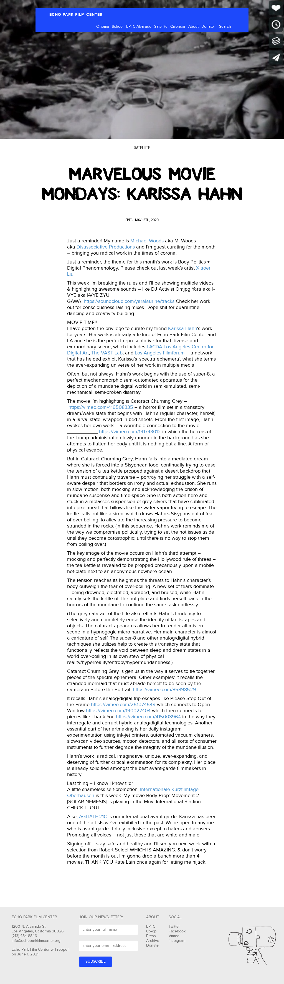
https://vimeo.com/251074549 (123, 704)
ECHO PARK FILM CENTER (76, 14)
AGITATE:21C (93, 817)
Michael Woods (147, 241)
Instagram (177, 941)
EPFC (129, 220)
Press (151, 936)
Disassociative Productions (106, 247)
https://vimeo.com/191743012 (130, 432)
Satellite (161, 26)
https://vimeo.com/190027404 (118, 711)
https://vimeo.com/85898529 (164, 690)
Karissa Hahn (182, 328)
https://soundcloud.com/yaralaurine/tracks (129, 301)
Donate (207, 26)
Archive (152, 941)
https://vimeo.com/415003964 (148, 717)
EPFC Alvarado (138, 26)
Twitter (174, 926)
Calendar (178, 26)
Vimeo (174, 936)
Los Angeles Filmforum (160, 353)
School (117, 26)
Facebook (177, 931)
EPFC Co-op (151, 929)
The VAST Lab (107, 353)
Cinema (102, 26)
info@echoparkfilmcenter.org (36, 941)
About (193, 26)
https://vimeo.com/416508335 (101, 407)
